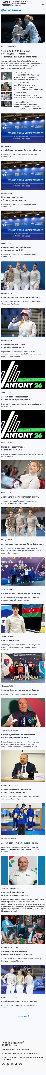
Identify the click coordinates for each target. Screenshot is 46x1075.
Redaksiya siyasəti (8, 1050)
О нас (19, 1050)
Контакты (25, 1050)
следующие (22, 1016)
